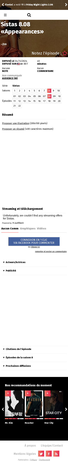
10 (58, 90)
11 (14, 101)
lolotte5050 (36, 2)
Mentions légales (25, 453)
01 (14, 96)
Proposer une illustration (15, 123)
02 (19, 96)
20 (59, 101)
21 (14, 105)
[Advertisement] (34, 168)
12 (19, 101)
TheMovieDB (44, 460)
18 (49, 101)
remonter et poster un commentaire (51, 251)
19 (54, 101)
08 (49, 96)
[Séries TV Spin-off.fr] (18, 15)
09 (54, 96)
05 (34, 96)
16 (39, 101)
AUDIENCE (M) (10, 78)
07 (44, 96)
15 (34, 101)
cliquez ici (35, 247)
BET (26, 63)
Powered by (7, 223)
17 (44, 101)
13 (24, 101)
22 (19, 105)
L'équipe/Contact (52, 445)
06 (39, 96)
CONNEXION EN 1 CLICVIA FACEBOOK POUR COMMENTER (34, 241)
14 (29, 101)
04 (29, 96)
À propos (30, 445)
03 (24, 96)
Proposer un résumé (13, 129)
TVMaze (33, 460)
